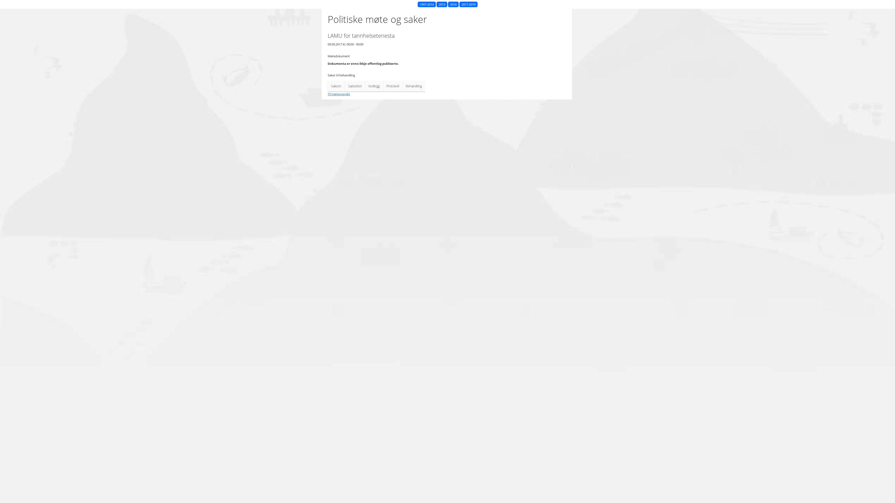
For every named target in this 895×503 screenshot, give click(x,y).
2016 (453, 4)
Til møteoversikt (339, 94)
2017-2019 (468, 4)
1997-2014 (427, 4)
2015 (442, 4)
